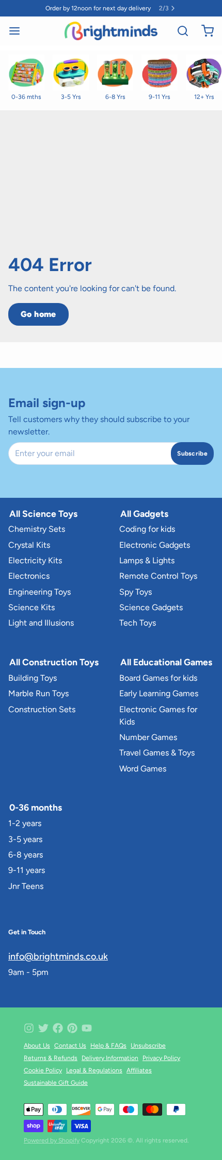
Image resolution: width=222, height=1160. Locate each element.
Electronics (29, 576)
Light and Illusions (41, 623)
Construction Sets (41, 709)
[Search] (178, 31)
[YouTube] (87, 1028)
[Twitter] (43, 1028)
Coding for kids (147, 529)
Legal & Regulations (94, 1070)
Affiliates (139, 1070)
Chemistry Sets (36, 529)
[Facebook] (58, 1028)
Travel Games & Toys (157, 753)
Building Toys (32, 678)
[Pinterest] (72, 1028)
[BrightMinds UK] (111, 31)
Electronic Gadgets (154, 545)
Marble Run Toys (38, 693)
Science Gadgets (151, 607)
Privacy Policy (161, 1058)
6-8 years (25, 855)
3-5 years (25, 839)
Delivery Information (110, 1058)
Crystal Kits (29, 545)
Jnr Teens (25, 886)
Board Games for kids (158, 678)
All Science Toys (43, 513)
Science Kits (31, 607)
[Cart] (203, 31)
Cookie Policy (43, 1070)
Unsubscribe (148, 1045)
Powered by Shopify (52, 1140)
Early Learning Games (158, 693)
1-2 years (24, 823)
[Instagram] (29, 1028)
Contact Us (70, 1045)
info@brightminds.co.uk (58, 956)
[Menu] (18, 31)
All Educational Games (166, 662)
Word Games (142, 769)
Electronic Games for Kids (158, 715)
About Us (37, 1045)
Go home (38, 314)
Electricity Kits (35, 560)
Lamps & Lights (147, 560)
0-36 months (35, 807)
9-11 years (26, 870)
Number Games (148, 737)
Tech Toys (137, 623)
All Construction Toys (54, 662)
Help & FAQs (108, 1045)
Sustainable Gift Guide (56, 1082)
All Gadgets (144, 513)
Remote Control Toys (158, 576)
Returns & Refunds (50, 1058)
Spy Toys (135, 592)
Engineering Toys (39, 592)
